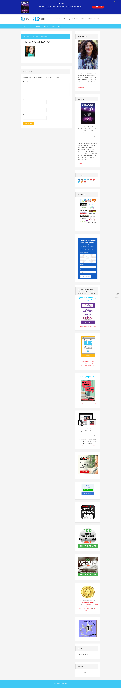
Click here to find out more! (88, 445)
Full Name (82, 264)
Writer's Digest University (85, 608)
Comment (26, 81)
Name (25, 99)
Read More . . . (81, 87)
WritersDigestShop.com (87, 365)
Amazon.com (88, 360)
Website (25, 115)
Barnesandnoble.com (88, 361)
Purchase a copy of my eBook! (88, 326)
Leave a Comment (44, 36)
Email (25, 107)
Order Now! (81, 163)
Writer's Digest (89, 604)
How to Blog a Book (33, 19)
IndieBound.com (88, 363)
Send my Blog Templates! (85, 276)
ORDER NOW (98, 7)
